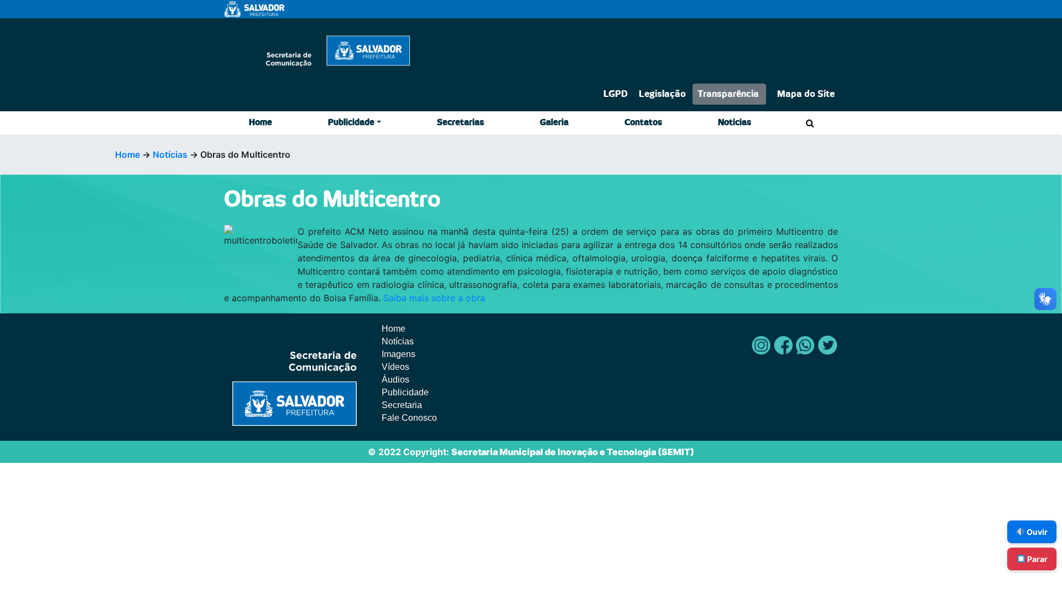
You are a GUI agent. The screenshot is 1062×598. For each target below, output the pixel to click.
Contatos (643, 122)
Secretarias (460, 122)
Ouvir (1036, 532)
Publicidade (351, 122)
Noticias (734, 122)
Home (260, 122)
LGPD (615, 94)
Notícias (170, 154)
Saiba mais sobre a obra (434, 297)
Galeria (554, 122)
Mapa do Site (806, 94)
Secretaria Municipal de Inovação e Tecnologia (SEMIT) (572, 451)
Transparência (728, 94)
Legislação (662, 94)
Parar (1036, 559)
